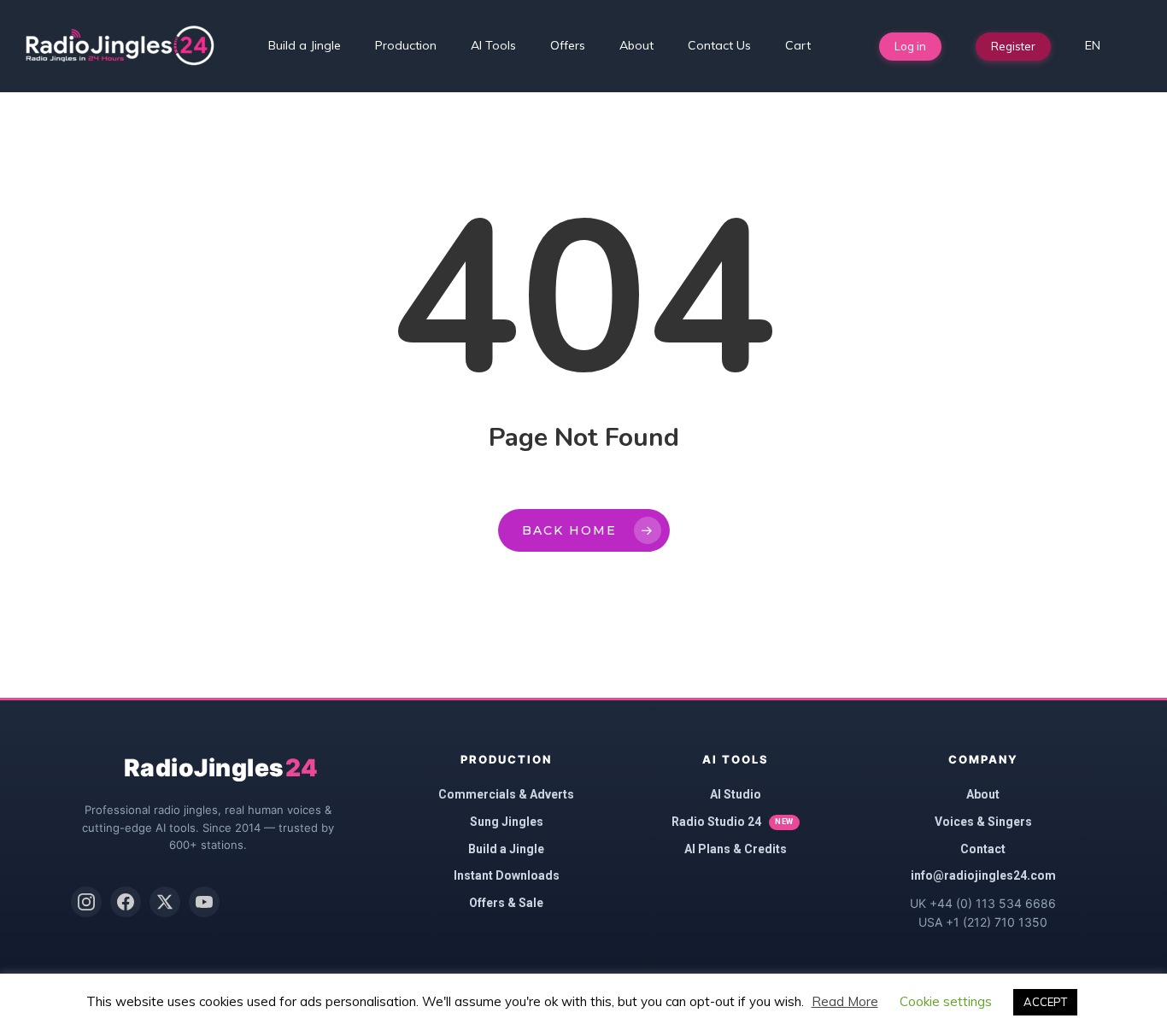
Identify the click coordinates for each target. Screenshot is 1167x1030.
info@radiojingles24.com (983, 875)
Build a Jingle (304, 45)
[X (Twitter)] (165, 902)
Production (406, 45)
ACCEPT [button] (1045, 1002)
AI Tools (493, 45)
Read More (845, 1001)
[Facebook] (125, 902)
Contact (983, 849)
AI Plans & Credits (735, 849)
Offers (567, 45)
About (636, 45)
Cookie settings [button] (946, 1001)
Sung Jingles (506, 821)
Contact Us (719, 45)
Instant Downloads (507, 875)
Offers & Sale (506, 903)
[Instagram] (86, 902)
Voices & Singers (983, 821)
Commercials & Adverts (506, 794)
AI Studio (735, 794)
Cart (798, 45)
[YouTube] (204, 902)
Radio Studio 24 (732, 821)
